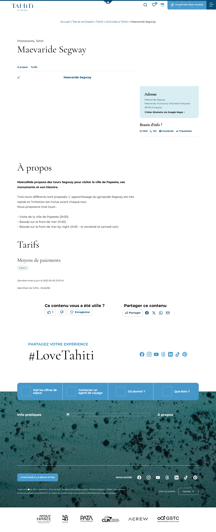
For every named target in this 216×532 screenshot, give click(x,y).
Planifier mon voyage (189, 4)
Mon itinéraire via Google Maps (165, 112)
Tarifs (34, 67)
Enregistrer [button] (82, 312)
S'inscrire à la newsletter (37, 477)
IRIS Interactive (40, 489)
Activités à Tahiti (117, 21)
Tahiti (100, 21)
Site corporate (167, 491)
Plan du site (54, 489)
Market (186, 491)
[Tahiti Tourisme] (22, 7)
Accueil (65, 21)
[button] (108, 2)
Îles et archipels (83, 21)
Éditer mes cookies (116, 489)
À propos (22, 67)
